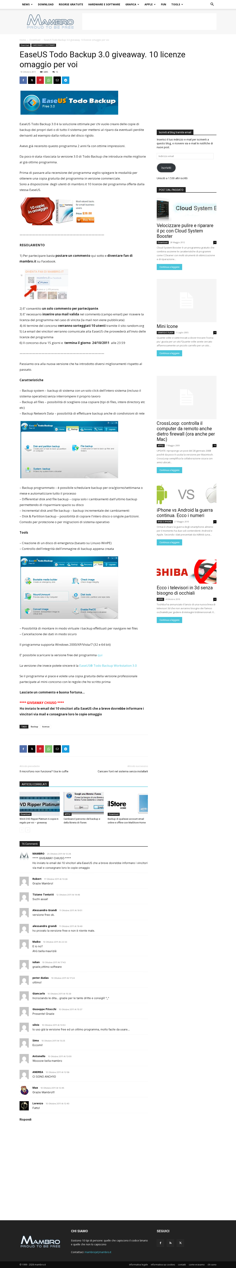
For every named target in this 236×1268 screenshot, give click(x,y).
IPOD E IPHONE (165, 521)
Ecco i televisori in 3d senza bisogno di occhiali (185, 590)
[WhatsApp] (48, 80)
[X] (31, 80)
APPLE (149, 4)
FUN (163, 4)
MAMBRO (38, 853)
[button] (212, 4)
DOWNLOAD (46, 4)
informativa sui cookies (163, 1264)
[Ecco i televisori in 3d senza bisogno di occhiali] (186, 572)
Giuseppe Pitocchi (44, 1009)
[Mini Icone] (186, 300)
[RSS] (170, 1243)
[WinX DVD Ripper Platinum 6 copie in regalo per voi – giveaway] (40, 804)
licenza (45, 726)
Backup (34, 726)
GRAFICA (130, 4)
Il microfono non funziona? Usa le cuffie (44, 771)
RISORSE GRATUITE (71, 4)
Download (35, 39)
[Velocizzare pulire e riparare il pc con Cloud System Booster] (186, 209)
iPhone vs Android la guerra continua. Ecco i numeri (185, 512)
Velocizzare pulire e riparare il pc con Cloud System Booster (185, 231)
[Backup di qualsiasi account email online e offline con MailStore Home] (128, 804)
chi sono (212, 1264)
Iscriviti (166, 168)
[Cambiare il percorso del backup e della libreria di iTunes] (84, 804)
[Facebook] (23, 80)
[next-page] (27, 830)
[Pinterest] (40, 80)
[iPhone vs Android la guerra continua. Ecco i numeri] (186, 494)
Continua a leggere (169, 267)
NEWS (26, 4)
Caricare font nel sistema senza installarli (123, 771)
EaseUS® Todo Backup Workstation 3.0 (108, 665)
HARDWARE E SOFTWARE (104, 4)
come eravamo (197, 1264)
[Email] (57, 80)
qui (100, 655)
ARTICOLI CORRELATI (34, 784)
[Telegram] (65, 80)
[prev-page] (22, 830)
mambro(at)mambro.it (98, 1252)
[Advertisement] (149, 21)
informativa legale (138, 1264)
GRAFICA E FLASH (165, 332)
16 (57, 71)
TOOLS (175, 4)
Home (23, 39)
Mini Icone (167, 326)
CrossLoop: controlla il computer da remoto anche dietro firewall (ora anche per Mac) (186, 431)
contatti (182, 1264)
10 (215, 445)
